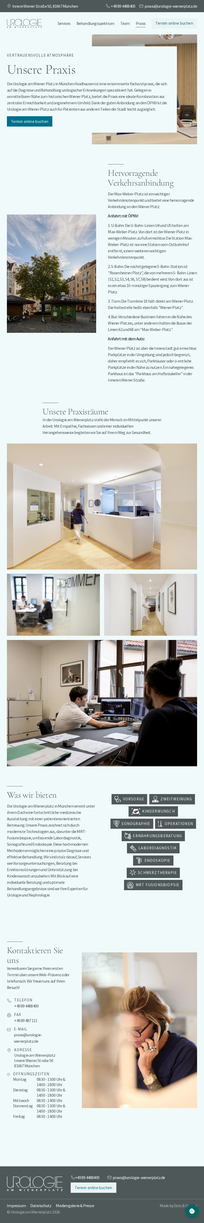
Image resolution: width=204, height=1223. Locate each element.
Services (64, 23)
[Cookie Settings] (192, 1211)
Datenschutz (40, 1205)
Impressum (16, 1205)
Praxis (141, 23)
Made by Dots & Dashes (178, 1205)
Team (125, 23)
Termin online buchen (174, 23)
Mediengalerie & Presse (75, 1205)
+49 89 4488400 (123, 6)
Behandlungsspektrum (95, 23)
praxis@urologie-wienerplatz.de (170, 6)
